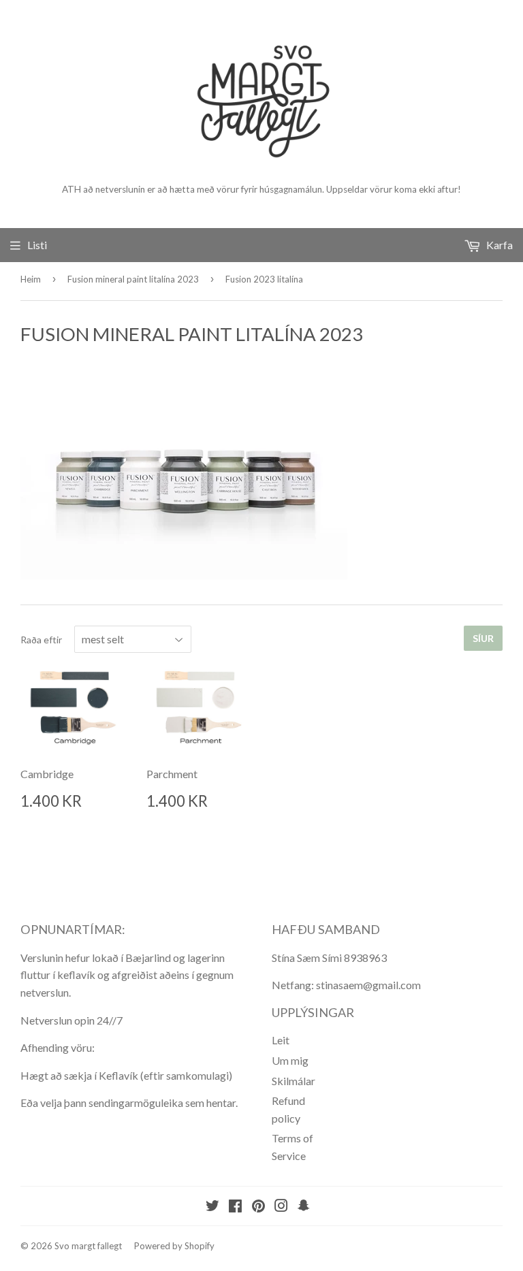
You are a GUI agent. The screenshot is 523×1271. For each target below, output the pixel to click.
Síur (483, 638)
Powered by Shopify (174, 1245)
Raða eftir (41, 639)
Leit (280, 1039)
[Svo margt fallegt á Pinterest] (258, 1206)
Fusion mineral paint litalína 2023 (133, 279)
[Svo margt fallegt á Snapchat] (304, 1206)
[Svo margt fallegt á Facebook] (235, 1206)
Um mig (290, 1060)
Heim (30, 279)
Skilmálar (293, 1080)
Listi (37, 244)
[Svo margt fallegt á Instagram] (281, 1206)
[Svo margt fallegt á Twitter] (212, 1206)
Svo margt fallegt (88, 1245)
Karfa (498, 244)
